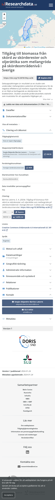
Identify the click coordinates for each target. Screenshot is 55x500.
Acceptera (8, 495)
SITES (27, 408)
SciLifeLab (27, 405)
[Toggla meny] (51, 5)
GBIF (30, 402)
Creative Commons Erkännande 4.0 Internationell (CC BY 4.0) (26, 228)
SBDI (25, 402)
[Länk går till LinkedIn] (27, 452)
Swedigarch (27, 411)
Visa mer (47, 99)
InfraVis (28, 396)
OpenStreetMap (39, 47)
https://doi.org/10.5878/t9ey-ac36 (35, 207)
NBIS (27, 399)
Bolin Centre (27, 390)
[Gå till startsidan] (19, 5)
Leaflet (28, 47)
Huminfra (27, 393)
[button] (4, 14)
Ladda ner (19, 217)
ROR (30, 168)
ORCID (48, 154)
